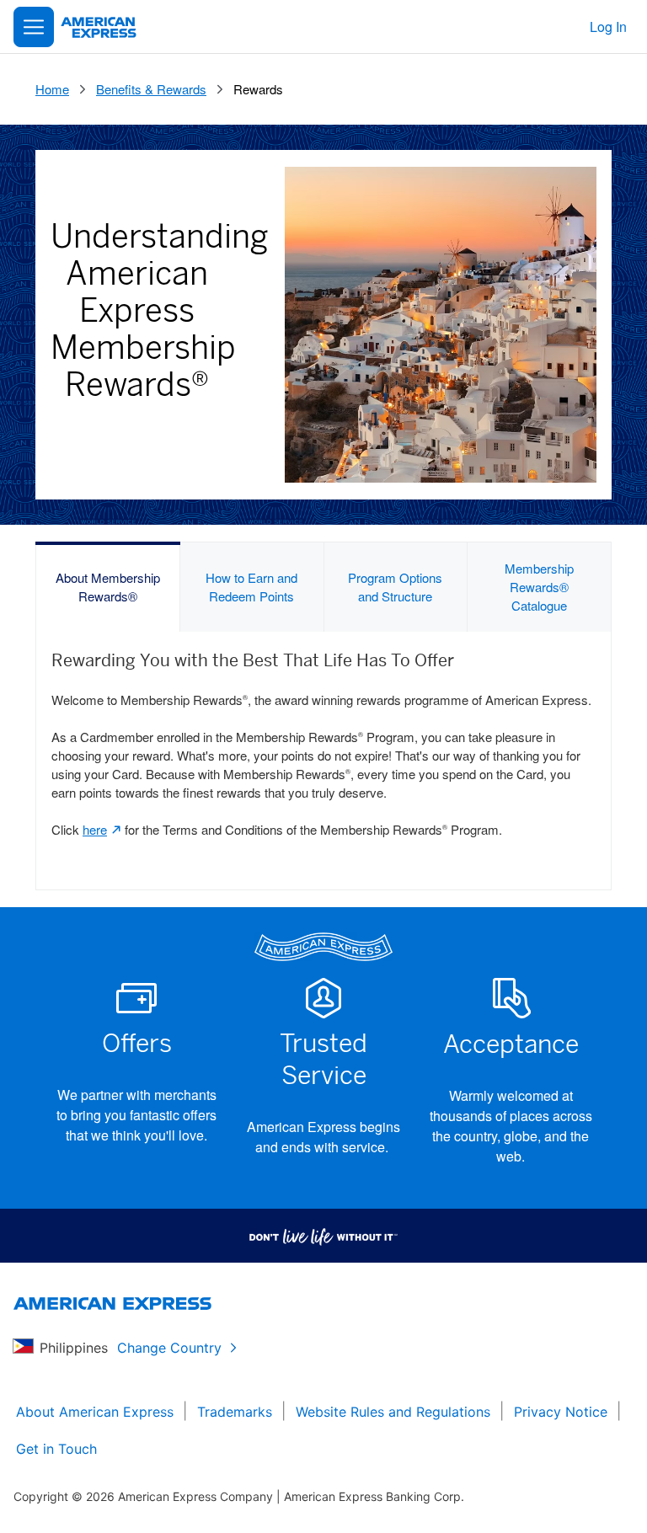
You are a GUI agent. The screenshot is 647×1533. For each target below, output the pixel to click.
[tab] (108, 587)
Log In (608, 26)
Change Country (169, 1347)
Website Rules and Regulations (393, 1411)
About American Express (95, 1411)
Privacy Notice (560, 1411)
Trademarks (234, 1411)
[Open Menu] (33, 27)
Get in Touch (56, 1448)
